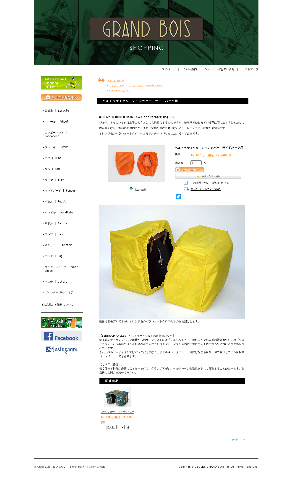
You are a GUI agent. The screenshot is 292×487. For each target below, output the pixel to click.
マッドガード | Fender (60, 190)
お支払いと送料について (58, 304)
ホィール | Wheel (56, 121)
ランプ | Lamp (54, 234)
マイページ (169, 69)
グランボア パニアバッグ (117, 412)
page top (238, 439)
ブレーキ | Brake (56, 147)
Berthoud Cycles (119, 90)
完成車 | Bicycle (57, 110)
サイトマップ (250, 69)
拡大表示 (140, 189)
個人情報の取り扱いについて (51, 466)
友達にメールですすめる (205, 189)
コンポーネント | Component (56, 134)
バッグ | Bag (54, 256)
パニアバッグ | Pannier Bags (145, 85)
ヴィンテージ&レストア (59, 292)
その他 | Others (56, 281)
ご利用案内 (190, 69)
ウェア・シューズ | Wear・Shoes (63, 268)
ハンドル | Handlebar (60, 212)
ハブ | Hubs (53, 158)
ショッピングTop (115, 80)
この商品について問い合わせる (209, 183)
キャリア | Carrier (58, 245)
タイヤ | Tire (54, 180)
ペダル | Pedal (55, 201)
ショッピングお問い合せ (219, 69)
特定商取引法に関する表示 (88, 466)
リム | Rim (52, 169)
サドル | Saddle (56, 223)
